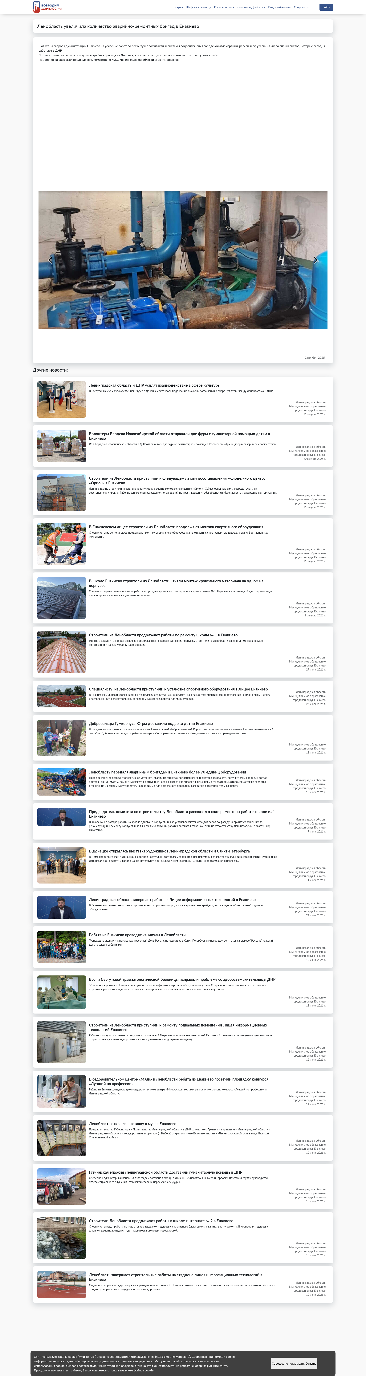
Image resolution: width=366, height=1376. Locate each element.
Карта (178, 7)
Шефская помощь (198, 7)
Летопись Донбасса (251, 7)
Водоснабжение (279, 7)
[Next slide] (315, 260)
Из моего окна (224, 7)
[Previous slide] (50, 260)
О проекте (301, 7)
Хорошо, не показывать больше (294, 1363)
